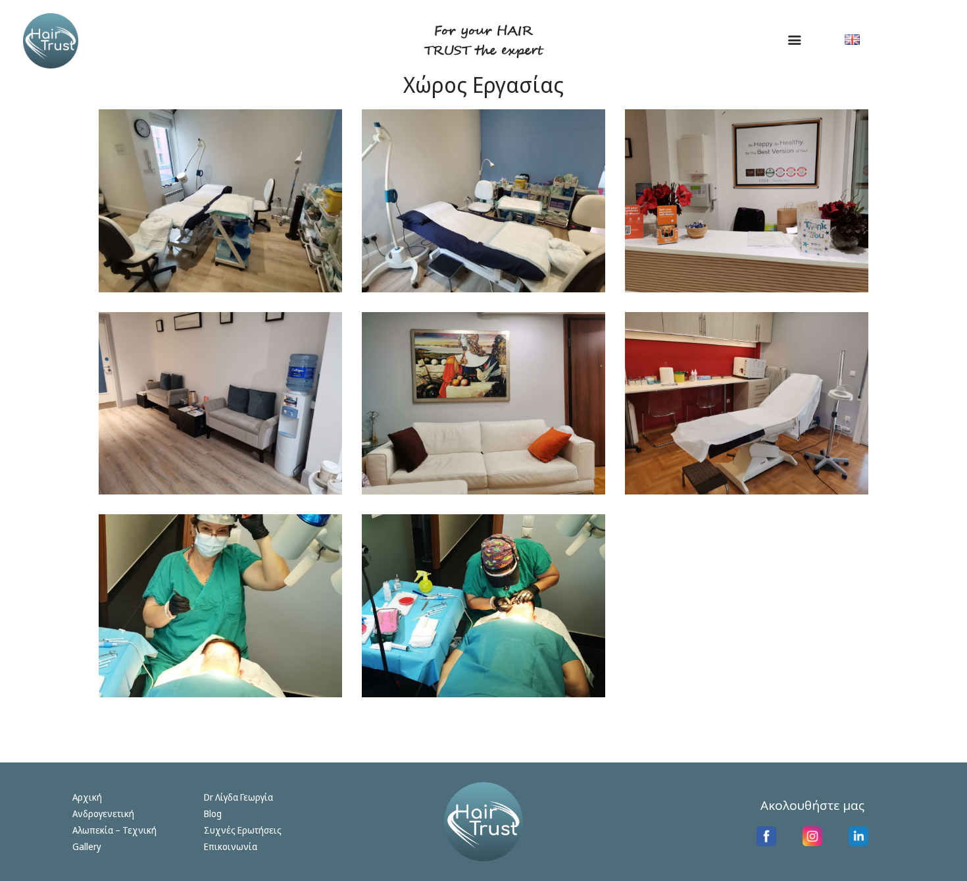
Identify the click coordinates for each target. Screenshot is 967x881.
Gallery (86, 846)
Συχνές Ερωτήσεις (243, 830)
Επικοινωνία (230, 846)
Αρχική (87, 797)
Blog (213, 813)
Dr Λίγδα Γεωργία (238, 797)
